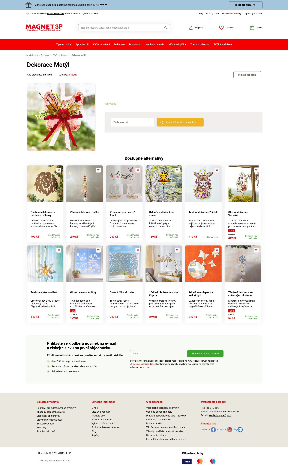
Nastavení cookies (156, 435)
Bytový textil (81, 44)
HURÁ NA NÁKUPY (245, 5)
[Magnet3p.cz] (44, 28)
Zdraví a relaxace (199, 44)
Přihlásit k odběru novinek (205, 353)
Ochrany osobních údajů (142, 364)
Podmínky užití (154, 423)
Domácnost (135, 44)
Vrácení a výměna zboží (49, 419)
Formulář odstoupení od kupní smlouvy (167, 439)
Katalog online (212, 13)
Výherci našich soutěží (103, 423)
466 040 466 (212, 407)
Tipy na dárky (63, 44)
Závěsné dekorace (61, 55)
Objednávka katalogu (232, 13)
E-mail (135, 353)
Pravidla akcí (98, 415)
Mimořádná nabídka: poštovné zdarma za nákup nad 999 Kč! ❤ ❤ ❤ (70, 4)
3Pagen (73, 74)
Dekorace (119, 44)
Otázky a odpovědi (101, 411)
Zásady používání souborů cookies (164, 431)
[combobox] (117, 27)
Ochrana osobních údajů (159, 411)
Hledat (163, 27)
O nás (95, 407)
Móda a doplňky (177, 44)
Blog (201, 13)
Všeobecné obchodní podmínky (162, 407)
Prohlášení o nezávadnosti (106, 427)
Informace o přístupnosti (159, 419)
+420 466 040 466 (55, 13)
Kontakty (41, 427)
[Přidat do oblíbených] (58, 170)
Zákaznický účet (45, 423)
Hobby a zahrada (155, 44)
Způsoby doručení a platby (51, 411)
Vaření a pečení (101, 44)
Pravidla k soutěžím (102, 419)
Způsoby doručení (253, 13)
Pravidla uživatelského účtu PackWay (166, 415)
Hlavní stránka (32, 55)
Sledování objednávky (48, 415)
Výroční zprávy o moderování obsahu (166, 427)
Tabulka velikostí (46, 431)
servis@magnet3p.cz (220, 415)
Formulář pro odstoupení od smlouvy (56, 408)
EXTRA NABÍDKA (223, 44)
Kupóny (96, 435)
